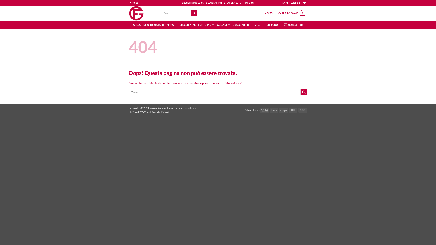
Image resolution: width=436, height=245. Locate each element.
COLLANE (222, 24)
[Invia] (194, 13)
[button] (269, 13)
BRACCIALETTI (241, 24)
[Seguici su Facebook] (130, 3)
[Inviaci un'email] (137, 3)
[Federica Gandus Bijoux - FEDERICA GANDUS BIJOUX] (143, 13)
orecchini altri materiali (196, 24)
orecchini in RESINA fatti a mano (153, 24)
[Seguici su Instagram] (134, 3)
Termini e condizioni (186, 107)
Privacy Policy (252, 110)
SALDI (258, 24)
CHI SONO (272, 24)
